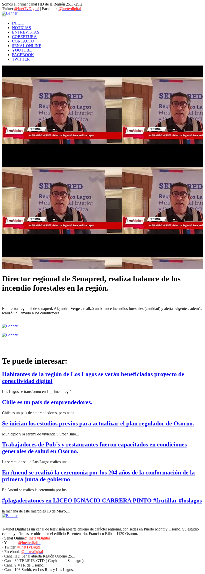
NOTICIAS (21, 28)
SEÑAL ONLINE (26, 46)
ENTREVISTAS (25, 32)
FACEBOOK (23, 55)
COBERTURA (24, 37)
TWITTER (21, 59)
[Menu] (4, 16)
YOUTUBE (22, 50)
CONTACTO (23, 41)
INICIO (18, 23)
